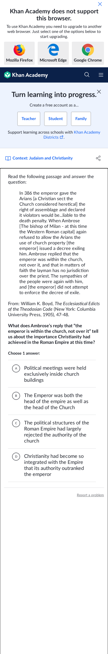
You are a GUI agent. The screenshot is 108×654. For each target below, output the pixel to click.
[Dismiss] (100, 4)
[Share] (98, 158)
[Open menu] (101, 75)
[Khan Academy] (24, 75)
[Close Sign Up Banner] (99, 92)
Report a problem (90, 495)
